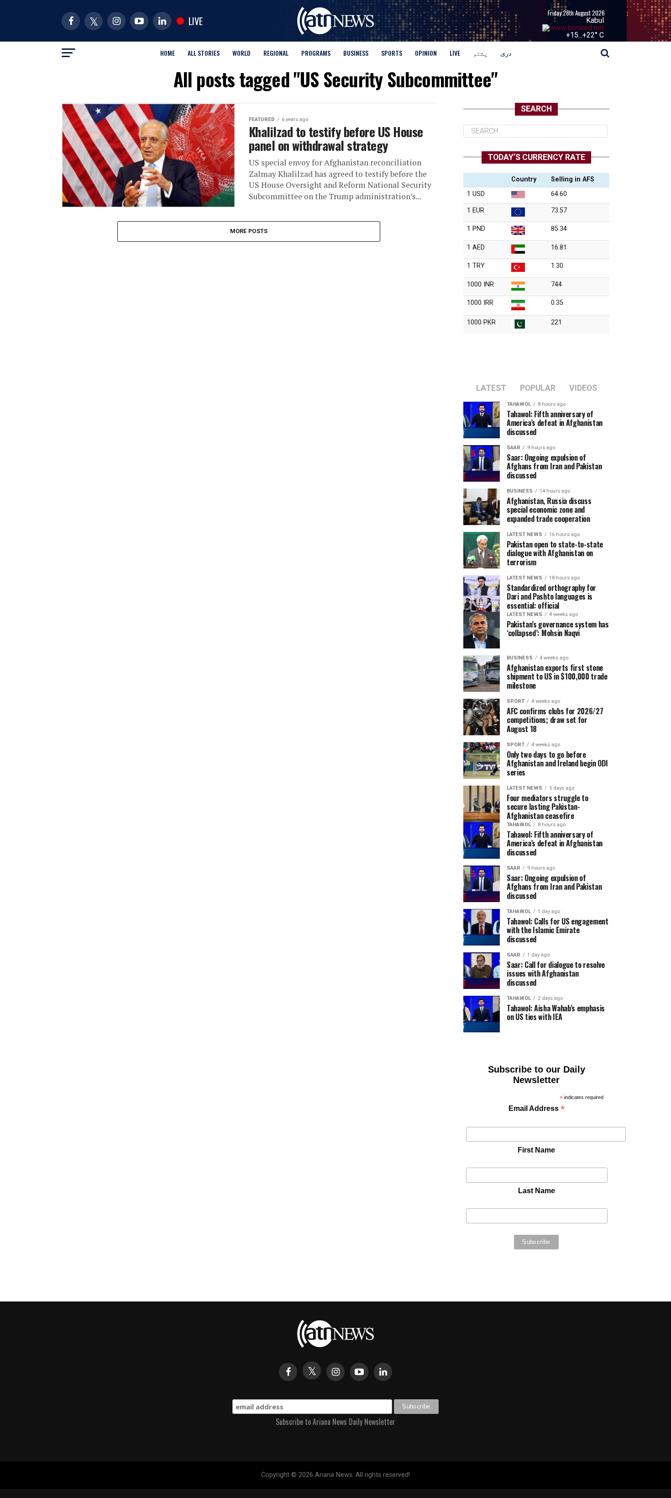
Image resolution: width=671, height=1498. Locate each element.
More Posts (249, 231)
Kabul (595, 20)
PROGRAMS (315, 53)
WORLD (241, 53)
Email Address (536, 1109)
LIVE (455, 53)
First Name (536, 1150)
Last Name (536, 1191)
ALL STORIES (204, 53)
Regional (275, 53)
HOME (167, 53)
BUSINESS (355, 53)
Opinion (426, 53)
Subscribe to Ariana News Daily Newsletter (335, 1421)
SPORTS (391, 53)
